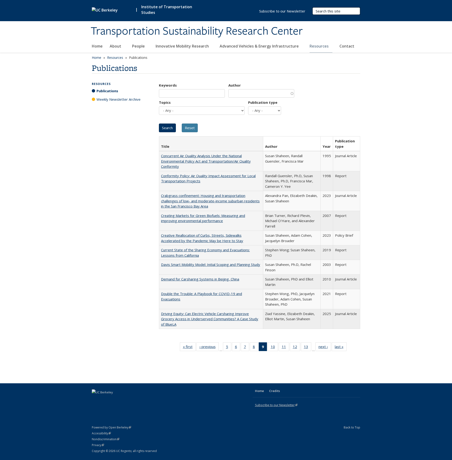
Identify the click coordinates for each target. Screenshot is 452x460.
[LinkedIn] (105, 400)
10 (274, 347)
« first (189, 347)
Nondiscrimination (105, 439)
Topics (165, 102)
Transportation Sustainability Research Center (197, 31)
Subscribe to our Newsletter (282, 11)
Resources (320, 46)
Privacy (98, 445)
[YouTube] (114, 400)
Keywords (168, 85)
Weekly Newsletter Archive (119, 99)
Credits (274, 391)
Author (234, 85)
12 (296, 347)
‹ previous (209, 347)
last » (341, 347)
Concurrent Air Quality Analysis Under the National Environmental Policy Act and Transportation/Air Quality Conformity (206, 161)
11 (285, 347)
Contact (346, 46)
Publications (107, 90)
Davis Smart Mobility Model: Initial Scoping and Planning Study (210, 264)
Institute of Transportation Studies (166, 9)
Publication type (262, 102)
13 (307, 347)
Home (97, 46)
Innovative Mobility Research (183, 46)
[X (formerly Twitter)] (96, 400)
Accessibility (101, 433)
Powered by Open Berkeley (111, 427)
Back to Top (352, 427)
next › (325, 347)
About (116, 46)
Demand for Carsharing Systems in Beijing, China (200, 279)
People (139, 46)
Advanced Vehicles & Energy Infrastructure (260, 46)
